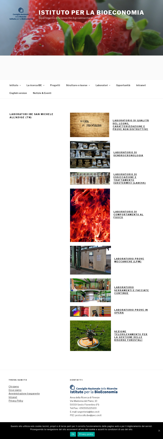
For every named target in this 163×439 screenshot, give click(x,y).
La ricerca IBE (34, 85)
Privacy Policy (16, 400)
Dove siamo (15, 390)
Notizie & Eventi (42, 93)
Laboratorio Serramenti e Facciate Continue (131, 290)
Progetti (55, 85)
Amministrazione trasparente (24, 393)
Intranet (141, 85)
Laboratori (102, 85)
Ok (73, 434)
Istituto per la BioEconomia (91, 12)
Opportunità (123, 85)
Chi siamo (14, 386)
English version (18, 93)
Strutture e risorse (76, 85)
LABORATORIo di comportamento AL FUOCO (128, 214)
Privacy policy (86, 434)
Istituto (14, 85)
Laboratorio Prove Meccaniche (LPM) (129, 260)
